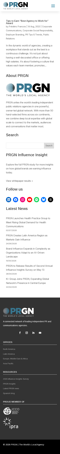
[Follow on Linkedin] (33, 332)
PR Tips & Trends (33, 34)
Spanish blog (9, 393)
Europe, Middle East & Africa (15, 359)
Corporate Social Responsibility (38, 30)
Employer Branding (15, 34)
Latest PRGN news (11, 388)
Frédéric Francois (17, 26)
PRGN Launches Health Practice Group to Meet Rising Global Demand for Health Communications (28, 222)
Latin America (9, 354)
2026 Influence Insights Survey (16, 379)
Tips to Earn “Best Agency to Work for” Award (27, 22)
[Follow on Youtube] (40, 332)
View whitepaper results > (19, 180)
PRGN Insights (9, 384)
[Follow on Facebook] (20, 332)
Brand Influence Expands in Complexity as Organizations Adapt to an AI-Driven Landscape (28, 252)
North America (9, 349)
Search (49, 145)
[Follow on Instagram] (26, 332)
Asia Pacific (8, 363)
